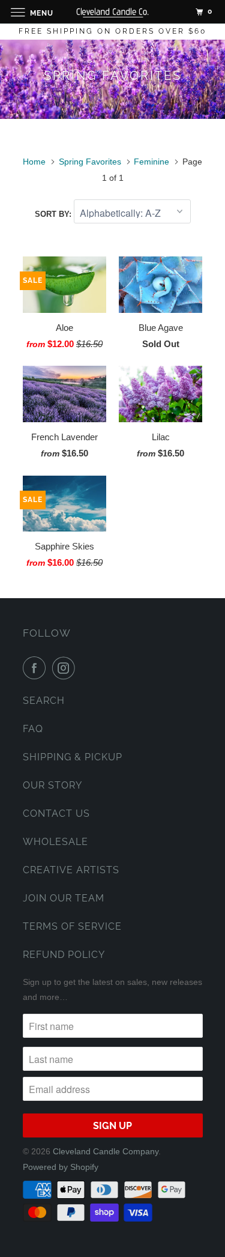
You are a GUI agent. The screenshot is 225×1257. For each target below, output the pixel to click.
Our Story (52, 785)
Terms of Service (72, 926)
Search (44, 700)
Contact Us (56, 813)
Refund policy (64, 954)
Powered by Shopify (60, 1167)
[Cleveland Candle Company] (112, 11)
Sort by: (54, 214)
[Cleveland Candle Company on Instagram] (66, 667)
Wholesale (55, 841)
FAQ (33, 729)
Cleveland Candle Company (105, 1151)
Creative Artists (71, 870)
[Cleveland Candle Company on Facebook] (36, 667)
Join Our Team (63, 898)
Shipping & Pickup (72, 757)
